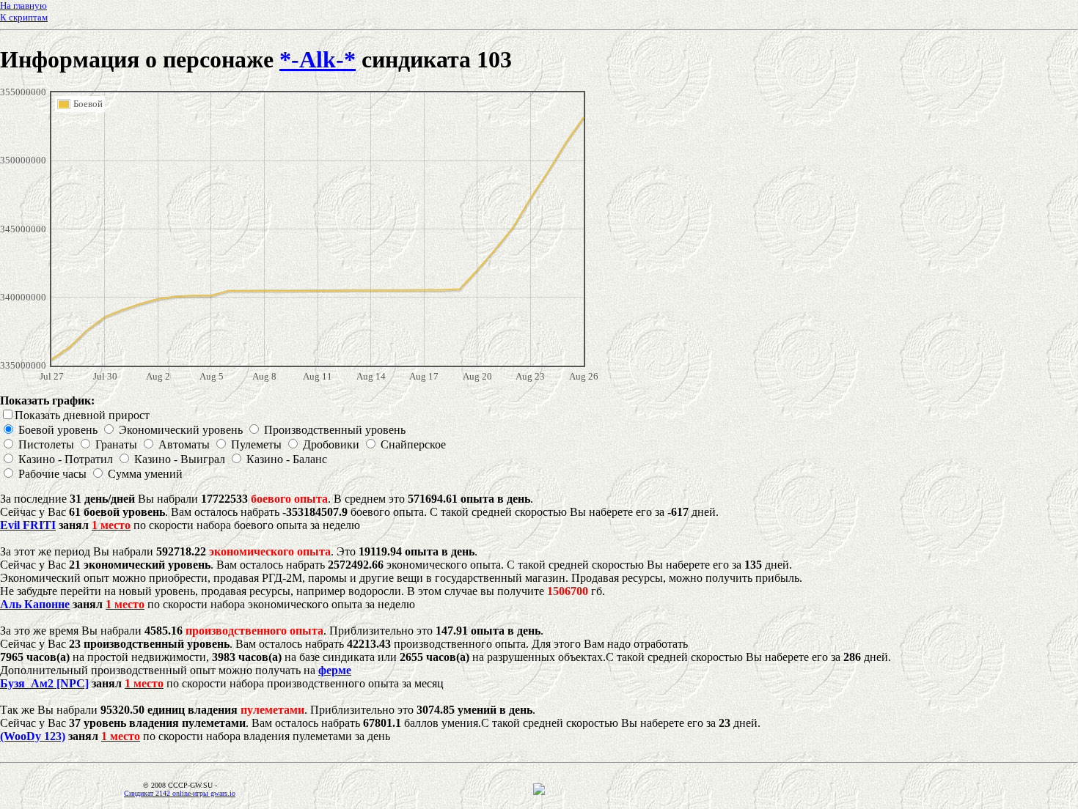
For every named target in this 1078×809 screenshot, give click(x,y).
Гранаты (116, 444)
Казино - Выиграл (179, 459)
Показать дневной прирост (82, 415)
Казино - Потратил (65, 459)
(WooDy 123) (32, 736)
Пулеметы (256, 444)
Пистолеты (46, 444)
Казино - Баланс (286, 459)
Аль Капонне (35, 604)
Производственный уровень (335, 430)
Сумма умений (145, 474)
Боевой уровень (58, 430)
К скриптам (24, 17)
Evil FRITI (28, 525)
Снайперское (413, 444)
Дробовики (331, 444)
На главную (23, 5)
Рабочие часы (52, 474)
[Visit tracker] (539, 791)
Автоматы (184, 444)
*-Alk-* (317, 59)
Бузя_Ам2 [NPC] (44, 683)
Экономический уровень (181, 430)
